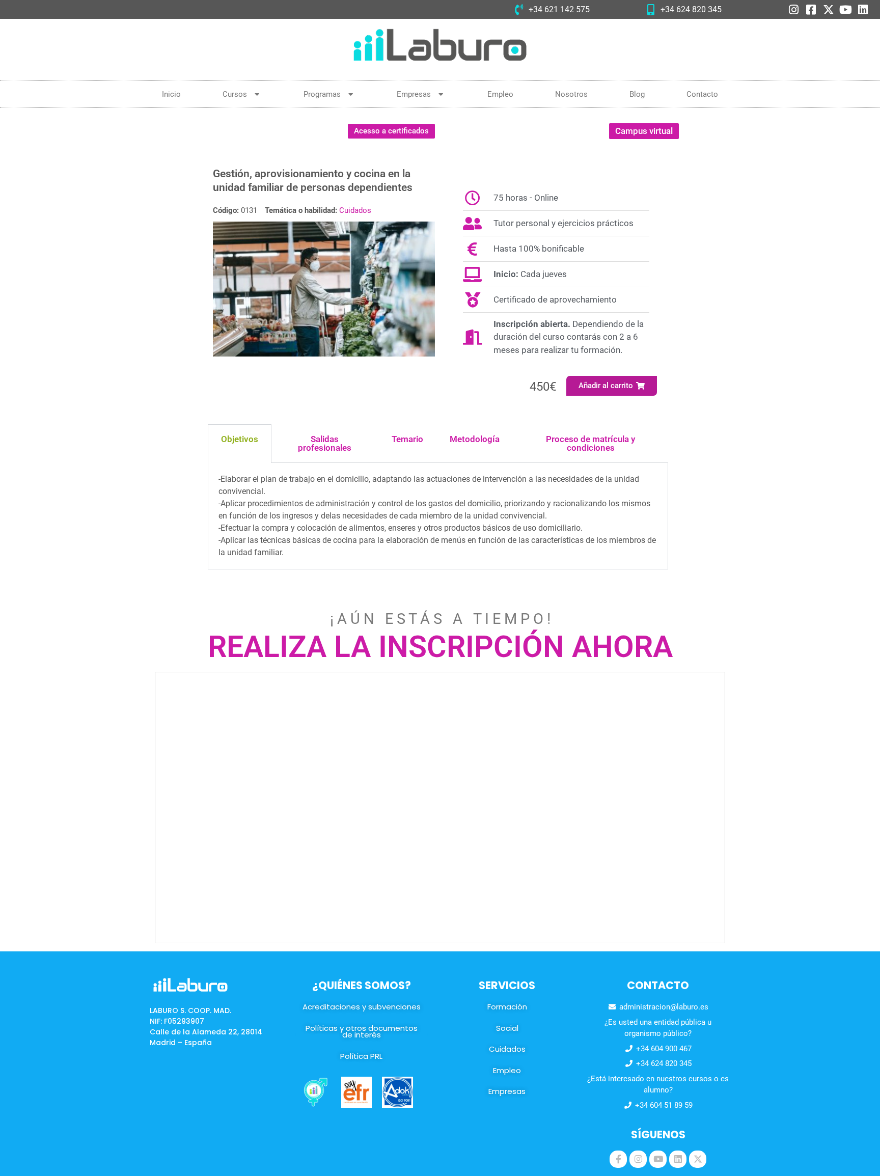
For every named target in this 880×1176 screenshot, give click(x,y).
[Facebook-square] (811, 9)
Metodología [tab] (475, 439)
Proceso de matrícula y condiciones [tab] (590, 443)
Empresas (414, 94)
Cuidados (355, 210)
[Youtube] (845, 9)
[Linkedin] (863, 9)
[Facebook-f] (618, 1159)
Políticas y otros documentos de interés (362, 1032)
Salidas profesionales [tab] (324, 443)
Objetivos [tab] (239, 439)
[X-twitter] (828, 9)
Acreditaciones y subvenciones (361, 1006)
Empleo (500, 94)
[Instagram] (794, 9)
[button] (611, 386)
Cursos (235, 94)
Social (507, 1028)
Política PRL (361, 1056)
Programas (322, 94)
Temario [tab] (407, 439)
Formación (507, 1006)
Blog (637, 94)
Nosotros (571, 94)
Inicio (171, 94)
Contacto (702, 94)
